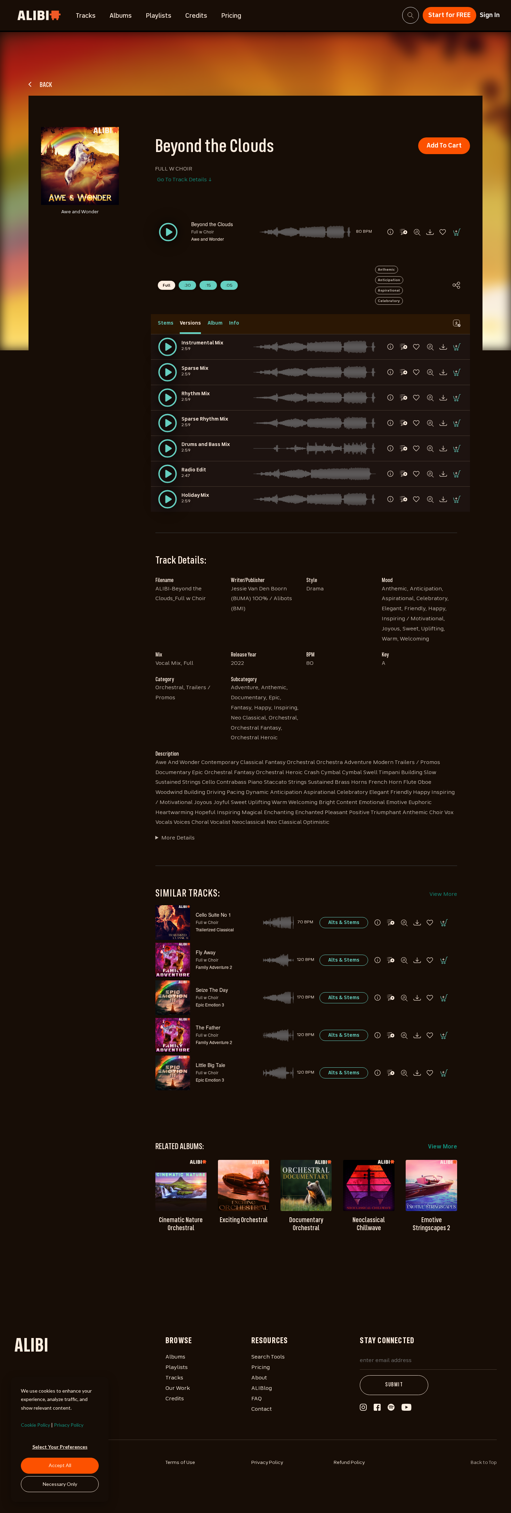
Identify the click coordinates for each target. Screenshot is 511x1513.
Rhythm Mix (195, 393)
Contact (261, 1409)
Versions (190, 323)
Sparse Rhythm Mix (204, 419)
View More (443, 894)
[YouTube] (406, 1409)
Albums (121, 16)
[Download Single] (430, 232)
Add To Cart (444, 146)
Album (215, 323)
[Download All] (456, 323)
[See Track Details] (390, 232)
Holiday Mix (195, 495)
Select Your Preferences (60, 1447)
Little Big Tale (210, 1064)
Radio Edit (193, 470)
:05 (229, 286)
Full (166, 286)
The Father (208, 1027)
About (259, 1378)
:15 (208, 286)
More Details (178, 838)
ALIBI (31, 1346)
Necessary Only (60, 1484)
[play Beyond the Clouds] (168, 347)
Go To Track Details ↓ (184, 180)
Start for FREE (449, 15)
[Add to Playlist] (403, 232)
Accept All (60, 1465)
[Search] (410, 15)
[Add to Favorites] (443, 232)
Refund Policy (349, 1462)
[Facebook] (377, 1409)
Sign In (490, 15)
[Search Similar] (417, 232)
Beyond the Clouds (212, 224)
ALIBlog (261, 1388)
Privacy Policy (68, 1425)
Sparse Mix (194, 368)
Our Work (177, 1388)
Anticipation (389, 280)
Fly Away (206, 952)
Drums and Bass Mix (205, 444)
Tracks (86, 16)
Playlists (158, 16)
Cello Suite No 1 (213, 914)
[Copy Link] (456, 285)
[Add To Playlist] (391, 922)
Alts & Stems (343, 922)
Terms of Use (180, 1462)
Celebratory (389, 301)
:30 (187, 286)
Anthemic (386, 269)
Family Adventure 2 (214, 967)
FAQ (256, 1399)
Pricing (231, 16)
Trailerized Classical (215, 929)
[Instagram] (363, 1409)
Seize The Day (212, 989)
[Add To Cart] (456, 232)
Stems (165, 323)
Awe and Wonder (207, 239)
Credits (196, 16)
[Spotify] (391, 1409)
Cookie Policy (35, 1425)
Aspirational (389, 290)
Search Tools (268, 1357)
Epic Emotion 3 (210, 1005)
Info (234, 323)
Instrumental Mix (202, 343)
